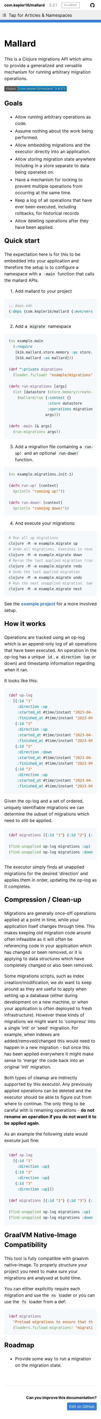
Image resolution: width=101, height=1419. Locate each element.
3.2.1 (53, 5)
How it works (25, 624)
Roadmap (19, 1345)
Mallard (20, 43)
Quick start (22, 241)
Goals (13, 103)
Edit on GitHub (82, 1406)
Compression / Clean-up (42, 899)
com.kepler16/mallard (24, 5)
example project (38, 603)
